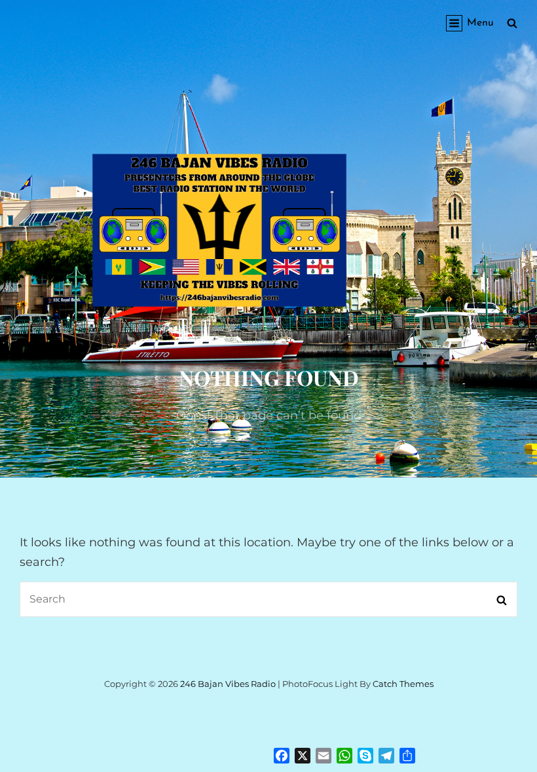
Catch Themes (403, 683)
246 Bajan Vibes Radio (228, 683)
